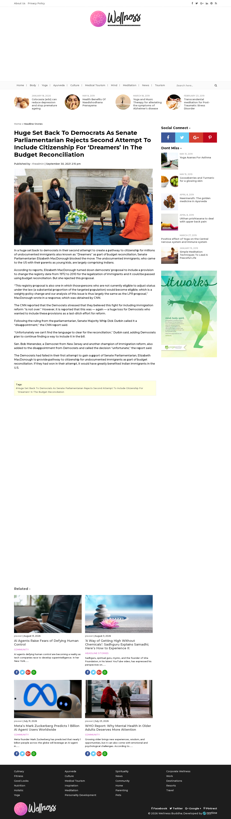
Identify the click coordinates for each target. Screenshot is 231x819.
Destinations (174, 780)
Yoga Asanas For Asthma (195, 157)
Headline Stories (97, 653)
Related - (22, 589)
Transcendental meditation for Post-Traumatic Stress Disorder (197, 104)
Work (169, 776)
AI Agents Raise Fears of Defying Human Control (46, 642)
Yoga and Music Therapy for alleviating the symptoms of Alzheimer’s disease (147, 104)
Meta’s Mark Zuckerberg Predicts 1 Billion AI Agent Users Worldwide (46, 728)
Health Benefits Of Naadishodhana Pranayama (94, 102)
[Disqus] (85, 444)
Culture (74, 85)
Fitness (18, 776)
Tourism (160, 85)
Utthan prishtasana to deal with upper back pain (197, 220)
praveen (18, 636)
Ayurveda (59, 85)
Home (20, 85)
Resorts (171, 785)
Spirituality (122, 771)
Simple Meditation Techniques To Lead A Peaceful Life (194, 254)
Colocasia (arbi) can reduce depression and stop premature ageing (44, 104)
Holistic (18, 790)
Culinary (19, 771)
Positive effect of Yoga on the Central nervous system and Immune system (184, 240)
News (145, 85)
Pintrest (211, 808)
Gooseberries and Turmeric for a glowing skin (197, 179)
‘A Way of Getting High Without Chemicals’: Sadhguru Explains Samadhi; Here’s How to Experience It (117, 644)
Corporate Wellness (178, 771)
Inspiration (71, 785)
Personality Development (80, 795)
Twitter (177, 808)
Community (21, 649)
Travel (170, 790)
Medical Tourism (95, 85)
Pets (118, 795)
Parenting (122, 790)
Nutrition (19, 785)
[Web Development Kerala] (210, 813)
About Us (19, 3)
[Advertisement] (115, 56)
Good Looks (21, 780)
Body (33, 85)
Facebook (160, 808)
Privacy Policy (36, 3)
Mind (114, 85)
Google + (194, 808)
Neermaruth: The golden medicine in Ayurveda (195, 200)
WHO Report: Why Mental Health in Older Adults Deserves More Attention (118, 728)
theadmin (38, 163)
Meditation (129, 85)
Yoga (45, 85)
